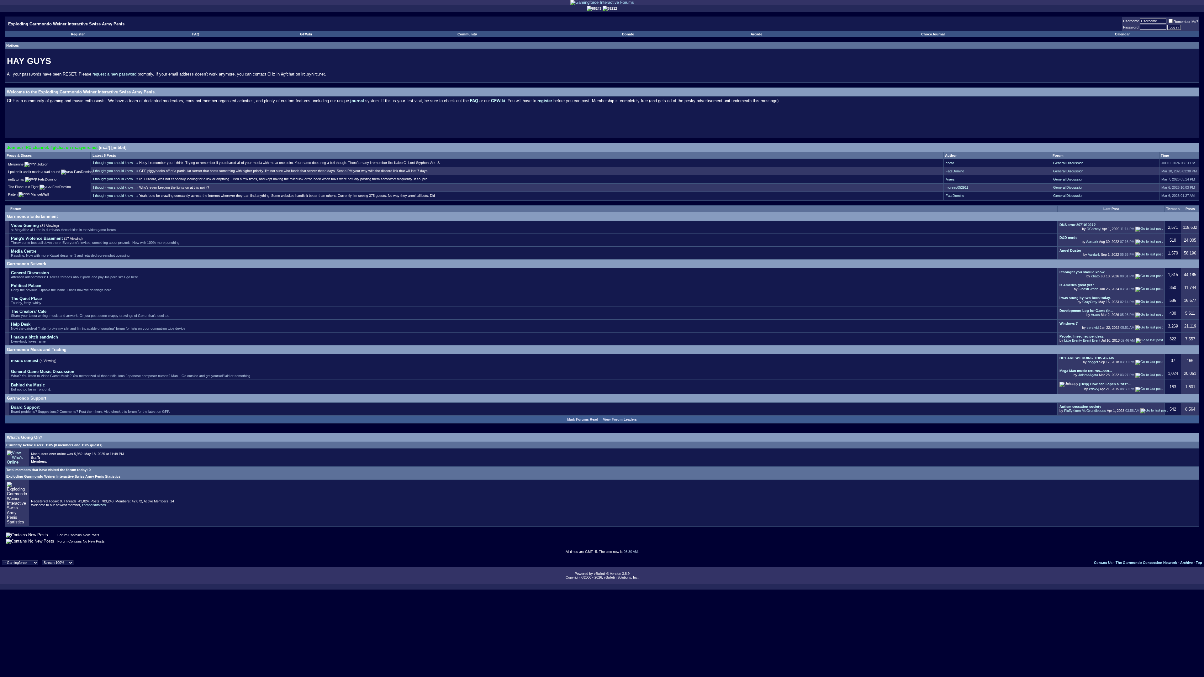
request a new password (114, 74)
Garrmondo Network (26, 263)
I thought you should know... (114, 163)
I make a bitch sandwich (34, 337)
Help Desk (20, 324)
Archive (1186, 562)
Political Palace (26, 285)
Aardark (1092, 242)
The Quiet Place (26, 298)
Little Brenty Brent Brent (1082, 340)
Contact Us (1103, 562)
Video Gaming (25, 225)
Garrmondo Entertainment (32, 216)
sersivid (1093, 327)
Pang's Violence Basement (37, 238)
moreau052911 (957, 187)
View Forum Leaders (620, 419)
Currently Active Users (24, 445)
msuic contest (24, 360)
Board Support (25, 407)
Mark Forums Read (582, 419)
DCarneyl (1094, 229)
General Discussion (1068, 163)
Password (1130, 27)
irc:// (104, 147)
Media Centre (23, 251)
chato (950, 163)
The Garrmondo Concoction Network (1146, 562)
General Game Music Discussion (42, 371)
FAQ (195, 34)
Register (78, 34)
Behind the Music (28, 385)
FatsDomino (955, 171)
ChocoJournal (933, 34)
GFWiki (306, 34)
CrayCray (1089, 302)
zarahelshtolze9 (94, 505)
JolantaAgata (1088, 375)
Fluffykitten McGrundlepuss (1085, 410)
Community (467, 34)
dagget (1093, 362)
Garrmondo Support (26, 398)
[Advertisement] (602, 122)
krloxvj (1094, 389)
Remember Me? (1186, 22)
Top (1199, 562)
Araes (950, 179)
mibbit (119, 147)
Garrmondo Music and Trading (36, 349)
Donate (628, 34)
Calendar (1122, 34)
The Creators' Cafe (28, 311)
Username (1131, 21)
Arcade (756, 34)
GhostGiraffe (1088, 289)
